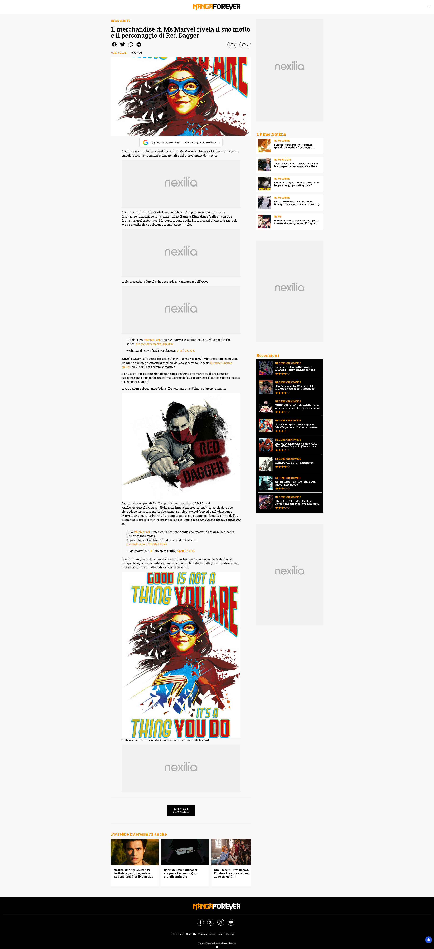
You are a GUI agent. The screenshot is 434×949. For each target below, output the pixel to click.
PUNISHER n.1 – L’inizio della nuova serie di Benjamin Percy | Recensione (297, 406)
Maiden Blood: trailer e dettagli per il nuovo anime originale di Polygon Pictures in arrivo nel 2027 (296, 222)
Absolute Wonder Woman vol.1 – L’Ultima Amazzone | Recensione (295, 387)
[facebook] (114, 46)
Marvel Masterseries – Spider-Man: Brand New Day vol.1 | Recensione (296, 445)
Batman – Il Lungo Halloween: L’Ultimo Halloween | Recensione (295, 368)
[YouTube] (229, 920)
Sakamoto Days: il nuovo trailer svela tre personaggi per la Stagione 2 (296, 184)
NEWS (278, 216)
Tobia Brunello (119, 53)
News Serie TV (121, 20)
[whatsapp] (130, 46)
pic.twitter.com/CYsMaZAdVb (146, 544)
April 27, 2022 (186, 350)
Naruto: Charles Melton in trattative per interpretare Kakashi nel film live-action (133, 873)
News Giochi (282, 159)
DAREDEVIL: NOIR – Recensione (294, 462)
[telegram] (138, 46)
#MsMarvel (152, 340)
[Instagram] (218, 920)
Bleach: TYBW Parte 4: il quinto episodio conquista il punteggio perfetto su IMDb (293, 146)
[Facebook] (198, 920)
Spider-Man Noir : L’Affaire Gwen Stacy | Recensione (295, 483)
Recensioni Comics (288, 363)
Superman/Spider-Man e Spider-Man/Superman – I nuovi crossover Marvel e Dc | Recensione (296, 426)
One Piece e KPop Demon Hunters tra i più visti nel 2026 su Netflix (232, 873)
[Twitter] (208, 920)
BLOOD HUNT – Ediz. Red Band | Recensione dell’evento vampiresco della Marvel (296, 502)
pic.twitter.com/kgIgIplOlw (154, 344)
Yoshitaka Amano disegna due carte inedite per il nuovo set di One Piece (296, 165)
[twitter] (122, 46)
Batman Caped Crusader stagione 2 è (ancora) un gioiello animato (180, 873)
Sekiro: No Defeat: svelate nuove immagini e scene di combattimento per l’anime (298, 203)
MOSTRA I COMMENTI (181, 810)
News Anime (282, 140)
